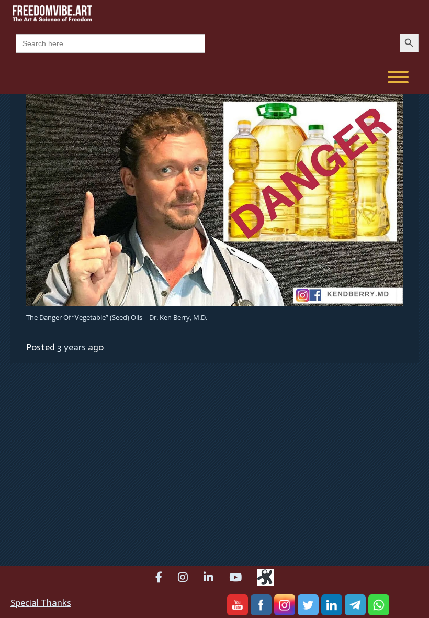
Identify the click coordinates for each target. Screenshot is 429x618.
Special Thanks (40, 603)
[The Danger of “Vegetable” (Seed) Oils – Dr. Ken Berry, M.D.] (214, 199)
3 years (71, 347)
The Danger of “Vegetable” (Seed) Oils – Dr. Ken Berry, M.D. (116, 317)
